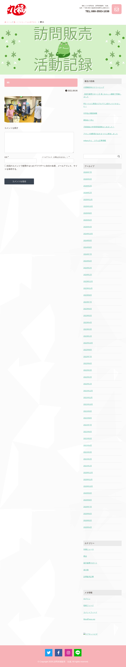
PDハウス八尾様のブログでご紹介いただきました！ (101, 105)
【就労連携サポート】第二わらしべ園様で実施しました (102, 95)
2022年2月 (87, 377)
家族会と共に (88, 120)
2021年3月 (87, 452)
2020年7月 (87, 507)
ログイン (86, 599)
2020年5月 (87, 520)
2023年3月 (87, 329)
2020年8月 (87, 500)
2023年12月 (88, 281)
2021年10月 (88, 404)
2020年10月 (88, 486)
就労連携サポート (90, 563)
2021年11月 (88, 398)
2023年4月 (87, 322)
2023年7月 (87, 302)
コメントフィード (90, 612)
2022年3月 (87, 370)
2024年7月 (87, 254)
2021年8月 (87, 418)
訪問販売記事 (88, 577)
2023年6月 (87, 309)
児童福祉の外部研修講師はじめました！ (98, 127)
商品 (85, 556)
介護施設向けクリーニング (93, 87)
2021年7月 (87, 425)
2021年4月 (87, 445)
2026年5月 (87, 179)
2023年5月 (87, 316)
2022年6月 (87, 363)
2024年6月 (87, 261)
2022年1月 (87, 384)
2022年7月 (87, 357)
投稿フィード (88, 605)
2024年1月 (87, 275)
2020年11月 (88, 479)
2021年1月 (87, 466)
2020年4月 (87, 527)
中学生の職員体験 (90, 113)
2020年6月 (87, 514)
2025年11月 (88, 200)
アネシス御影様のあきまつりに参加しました (100, 134)
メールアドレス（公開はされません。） (55, 157)
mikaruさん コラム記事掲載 (94, 141)
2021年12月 (88, 391)
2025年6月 (87, 220)
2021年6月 (87, 432)
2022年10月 (88, 343)
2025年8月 (87, 213)
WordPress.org (89, 619)
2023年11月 (88, 288)
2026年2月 (87, 186)
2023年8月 (87, 295)
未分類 (86, 570)
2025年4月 (87, 227)
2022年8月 (87, 350)
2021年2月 (87, 459)
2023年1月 (87, 336)
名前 (5, 157)
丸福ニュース (88, 549)
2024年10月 (88, 234)
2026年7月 (87, 172)
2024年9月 (87, 240)
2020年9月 (87, 493)
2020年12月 (88, 473)
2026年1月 (87, 193)
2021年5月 (87, 438)
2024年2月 (87, 268)
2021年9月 (87, 411)
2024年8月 (87, 247)
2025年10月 (88, 206)
